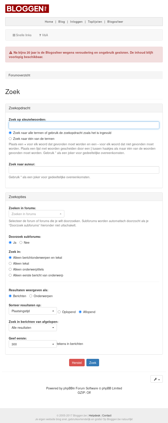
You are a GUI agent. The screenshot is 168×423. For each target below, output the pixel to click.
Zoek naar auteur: (22, 164)
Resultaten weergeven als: (28, 290)
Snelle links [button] (24, 35)
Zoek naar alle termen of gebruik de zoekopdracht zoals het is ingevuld (62, 132)
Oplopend (69, 312)
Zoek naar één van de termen (33, 138)
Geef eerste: (18, 338)
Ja (14, 242)
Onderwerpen (43, 296)
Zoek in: (15, 251)
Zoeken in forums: (22, 208)
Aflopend (89, 312)
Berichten (19, 296)
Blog (61, 21)
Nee (27, 242)
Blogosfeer (115, 21)
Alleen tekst (21, 263)
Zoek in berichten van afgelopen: (33, 321)
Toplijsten (95, 21)
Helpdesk (94, 415)
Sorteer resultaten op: (25, 305)
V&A (45, 35)
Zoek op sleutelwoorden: (27, 119)
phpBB (68, 388)
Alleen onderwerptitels (28, 269)
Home (49, 21)
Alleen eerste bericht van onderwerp (38, 275)
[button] (36, 213)
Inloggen (76, 21)
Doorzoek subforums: (25, 236)
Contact (106, 415)
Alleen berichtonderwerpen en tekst (37, 257)
